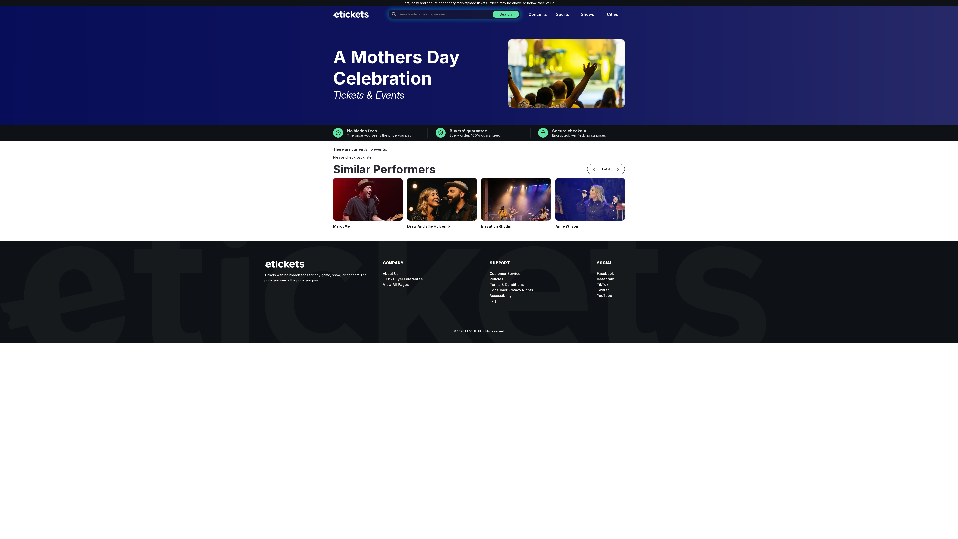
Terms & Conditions (507, 284)
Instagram (605, 279)
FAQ (493, 301)
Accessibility (501, 295)
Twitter (603, 290)
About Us (391, 273)
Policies (496, 279)
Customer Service (505, 273)
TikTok (602, 284)
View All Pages (396, 284)
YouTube (604, 295)
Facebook (605, 273)
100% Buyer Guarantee (403, 279)
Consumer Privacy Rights (511, 290)
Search (506, 14)
